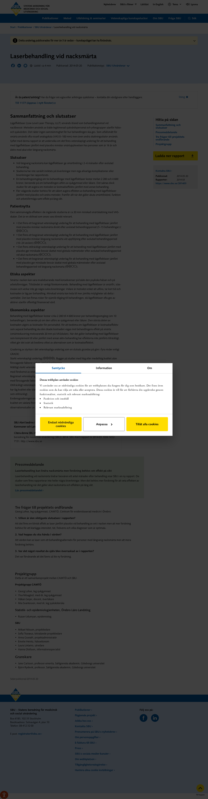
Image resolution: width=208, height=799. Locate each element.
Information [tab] (104, 368)
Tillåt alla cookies (147, 424)
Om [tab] (149, 368)
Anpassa (102, 424)
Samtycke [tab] (58, 368)
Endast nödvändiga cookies (61, 424)
